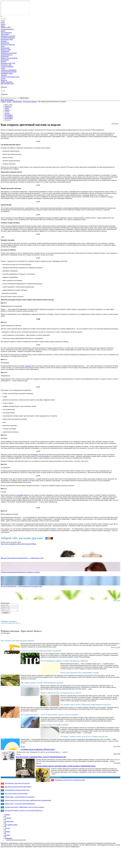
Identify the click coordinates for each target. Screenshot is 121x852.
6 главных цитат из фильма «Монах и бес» (38, 749)
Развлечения (5, 60)
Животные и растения (8, 36)
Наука (3, 46)
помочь (35, 454)
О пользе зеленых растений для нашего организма (41, 651)
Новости (7, 110)
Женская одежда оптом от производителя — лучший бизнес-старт (22, 558)
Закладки (7, 120)
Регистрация (9, 100)
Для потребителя (6, 32)
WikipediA (4, 87)
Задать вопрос (9, 821)
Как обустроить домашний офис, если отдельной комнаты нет (41, 757)
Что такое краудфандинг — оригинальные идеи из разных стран (21, 586)
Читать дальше (115, 647)
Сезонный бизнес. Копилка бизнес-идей (17, 790)
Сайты (7, 108)
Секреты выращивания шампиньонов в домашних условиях (20, 572)
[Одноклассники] (49, 538)
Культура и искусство (8, 44)
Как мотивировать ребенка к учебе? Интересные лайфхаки (64, 661)
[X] (52, 538)
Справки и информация (8, 70)
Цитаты (7, 113)
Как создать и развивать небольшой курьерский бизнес (18, 544)
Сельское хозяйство (7, 66)
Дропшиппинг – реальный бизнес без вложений (19, 797)
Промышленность (6, 54)
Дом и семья (5, 34)
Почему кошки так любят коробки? (54, 725)
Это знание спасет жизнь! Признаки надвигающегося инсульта (85, 704)
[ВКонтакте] (46, 538)
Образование (5, 51)
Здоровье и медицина (8, 37)
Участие (7, 828)
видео (3, 22)
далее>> (65, 752)
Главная (7, 814)
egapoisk (4, 94)
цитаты (3, 24)
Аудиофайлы (9, 117)
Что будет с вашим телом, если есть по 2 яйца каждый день (84, 736)
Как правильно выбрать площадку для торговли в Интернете (23, 810)
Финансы (4, 80)
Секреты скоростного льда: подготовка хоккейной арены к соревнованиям (28, 800)
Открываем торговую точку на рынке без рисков (70, 780)
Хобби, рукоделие (6, 82)
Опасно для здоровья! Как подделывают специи (79, 672)
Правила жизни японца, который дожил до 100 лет (60, 693)
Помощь (7, 831)
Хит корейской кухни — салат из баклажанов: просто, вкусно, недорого (50, 715)
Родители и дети (6, 65)
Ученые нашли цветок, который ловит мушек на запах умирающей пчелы (65, 766)
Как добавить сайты (11, 824)
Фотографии (9, 118)
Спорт (3, 68)
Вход (2, 100)
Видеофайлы (9, 115)
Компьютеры (5, 43)
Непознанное (5, 48)
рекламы (20, 495)
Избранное (8, 106)
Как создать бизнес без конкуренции (16, 793)
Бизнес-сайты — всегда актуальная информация (20, 803)
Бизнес (3, 31)
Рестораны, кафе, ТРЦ (8, 63)
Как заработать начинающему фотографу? (18, 786)
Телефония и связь (7, 73)
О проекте (8, 818)
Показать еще (116, 600)
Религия (3, 61)
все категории (5, 633)
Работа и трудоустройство (9, 58)
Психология (5, 56)
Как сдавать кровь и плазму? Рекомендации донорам (42, 683)
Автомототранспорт (7, 29)
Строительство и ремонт (9, 71)
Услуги (3, 78)
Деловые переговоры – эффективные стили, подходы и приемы (24, 807)
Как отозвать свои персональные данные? (17, 641)
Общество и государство (9, 53)
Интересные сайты (7, 39)
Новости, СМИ (6, 49)
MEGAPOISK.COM (7, 83)
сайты (3, 26)
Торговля (4, 75)
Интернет (4, 41)
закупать (28, 366)
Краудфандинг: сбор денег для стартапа (17, 783)
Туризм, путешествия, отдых (10, 77)
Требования (8, 838)
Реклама (7, 835)
